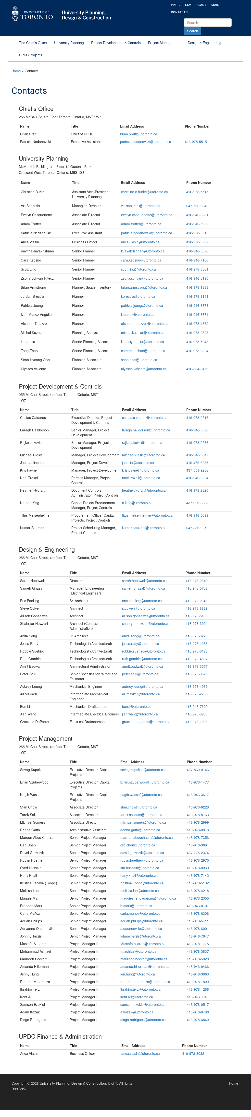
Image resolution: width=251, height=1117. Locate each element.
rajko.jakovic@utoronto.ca (142, 442)
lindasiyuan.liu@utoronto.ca (142, 341)
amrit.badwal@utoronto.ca (142, 666)
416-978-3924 (197, 623)
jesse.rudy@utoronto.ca (140, 643)
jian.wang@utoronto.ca (140, 714)
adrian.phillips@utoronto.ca (141, 920)
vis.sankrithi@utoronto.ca (140, 205)
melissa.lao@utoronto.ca (139, 890)
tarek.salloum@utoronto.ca (141, 814)
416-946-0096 (197, 430)
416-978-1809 (198, 981)
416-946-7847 (198, 936)
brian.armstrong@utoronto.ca (144, 287)
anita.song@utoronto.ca (140, 635)
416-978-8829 (197, 608)
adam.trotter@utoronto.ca (141, 223)
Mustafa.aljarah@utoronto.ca (142, 943)
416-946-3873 (197, 305)
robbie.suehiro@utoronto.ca (143, 651)
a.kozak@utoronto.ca (136, 1012)
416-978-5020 (198, 958)
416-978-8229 (197, 635)
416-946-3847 (197, 454)
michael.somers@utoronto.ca (143, 822)
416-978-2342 (197, 580)
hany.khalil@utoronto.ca (139, 875)
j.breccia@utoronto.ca (138, 296)
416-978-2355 (198, 898)
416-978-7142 (198, 875)
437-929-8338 (197, 502)
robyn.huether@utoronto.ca (141, 860)
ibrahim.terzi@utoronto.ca (140, 989)
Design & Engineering (204, 42)
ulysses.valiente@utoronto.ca (144, 368)
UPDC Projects (30, 54)
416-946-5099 (197, 515)
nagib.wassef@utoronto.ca (141, 794)
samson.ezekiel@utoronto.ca (142, 1004)
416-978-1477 (198, 782)
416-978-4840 (198, 1019)
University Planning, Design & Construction (73, 1083)
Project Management (164, 42)
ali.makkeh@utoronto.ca (141, 693)
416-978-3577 (197, 666)
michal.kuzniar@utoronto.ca (142, 332)
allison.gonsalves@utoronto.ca (146, 615)
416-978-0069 (198, 867)
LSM (188, 5)
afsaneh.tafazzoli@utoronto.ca (144, 323)
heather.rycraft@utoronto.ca (144, 490)
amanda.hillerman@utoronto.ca (144, 966)
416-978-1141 (197, 296)
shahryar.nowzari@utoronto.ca (146, 623)
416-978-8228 (198, 807)
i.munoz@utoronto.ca (137, 314)
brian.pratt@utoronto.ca (138, 133)
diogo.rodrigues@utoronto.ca (143, 1019)
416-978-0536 (197, 442)
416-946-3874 (197, 314)
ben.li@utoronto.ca (136, 706)
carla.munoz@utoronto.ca (140, 913)
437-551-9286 (197, 470)
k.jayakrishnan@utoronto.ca (142, 251)
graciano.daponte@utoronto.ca (146, 721)
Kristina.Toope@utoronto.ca (142, 882)
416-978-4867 (197, 658)
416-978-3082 (197, 241)
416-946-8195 (197, 278)
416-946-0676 (197, 251)
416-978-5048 (197, 341)
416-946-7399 (197, 706)
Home (16, 70)
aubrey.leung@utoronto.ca (142, 686)
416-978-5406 (197, 615)
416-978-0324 (197, 350)
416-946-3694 (198, 845)
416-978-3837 (198, 951)
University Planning (69, 42)
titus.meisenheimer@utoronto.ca (147, 515)
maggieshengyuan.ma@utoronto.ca (148, 898)
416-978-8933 (197, 714)
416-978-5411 (198, 920)
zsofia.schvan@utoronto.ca (142, 278)
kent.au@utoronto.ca (136, 996)
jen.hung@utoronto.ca (137, 974)
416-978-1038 (197, 721)
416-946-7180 (197, 260)
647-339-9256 (197, 527)
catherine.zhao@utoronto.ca (143, 350)
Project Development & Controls (116, 42)
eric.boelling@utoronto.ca (142, 600)
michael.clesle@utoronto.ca (143, 454)
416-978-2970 (198, 860)
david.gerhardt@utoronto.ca (142, 852)
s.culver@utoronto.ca (138, 608)
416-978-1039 (197, 686)
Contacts (179, 12)
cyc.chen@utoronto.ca (137, 845)
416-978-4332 (197, 323)
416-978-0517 (198, 1004)
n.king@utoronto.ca (137, 502)
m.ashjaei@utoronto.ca (138, 951)
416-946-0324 (197, 477)
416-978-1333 (197, 287)
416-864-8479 (197, 368)
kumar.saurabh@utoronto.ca (144, 527)
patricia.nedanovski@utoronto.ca (145, 141)
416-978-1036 (197, 643)
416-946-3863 (198, 974)
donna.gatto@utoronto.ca (140, 829)
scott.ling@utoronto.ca (138, 269)
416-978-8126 (197, 651)
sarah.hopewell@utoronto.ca (144, 580)
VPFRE (175, 5)
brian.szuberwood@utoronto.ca (144, 782)
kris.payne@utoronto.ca (140, 470)
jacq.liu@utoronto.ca (138, 462)
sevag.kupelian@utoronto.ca (142, 769)
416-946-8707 (198, 905)
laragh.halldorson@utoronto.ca (146, 430)
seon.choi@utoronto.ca (139, 359)
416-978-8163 (198, 814)
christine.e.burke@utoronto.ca (144, 191)
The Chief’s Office (33, 42)
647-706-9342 (197, 205)
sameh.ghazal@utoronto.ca (143, 588)
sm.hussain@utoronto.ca (139, 867)
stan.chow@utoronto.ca (138, 807)
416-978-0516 (197, 417)
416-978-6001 (198, 928)
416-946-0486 (198, 1012)
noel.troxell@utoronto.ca (141, 477)
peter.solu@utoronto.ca (140, 673)
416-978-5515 (196, 141)
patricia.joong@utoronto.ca (142, 305)
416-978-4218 (198, 890)
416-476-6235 (197, 462)
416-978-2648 (197, 600)
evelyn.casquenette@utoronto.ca (146, 214)
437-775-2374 (198, 852)
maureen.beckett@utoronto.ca (144, 958)
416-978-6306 (198, 913)
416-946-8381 (197, 214)
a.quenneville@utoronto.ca (141, 928)
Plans (201, 5)
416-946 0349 (198, 996)
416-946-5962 (197, 223)
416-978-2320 (197, 490)
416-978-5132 (198, 882)
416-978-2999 (198, 822)
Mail (215, 5)
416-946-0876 (198, 829)
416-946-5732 (197, 588)
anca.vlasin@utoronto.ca (140, 241)
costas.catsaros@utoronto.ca (144, 417)
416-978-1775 (198, 943)
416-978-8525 (197, 673)
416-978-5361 (197, 269)
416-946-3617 (198, 794)
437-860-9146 (198, 769)
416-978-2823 (197, 332)
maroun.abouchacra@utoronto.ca (146, 837)
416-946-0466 (198, 966)
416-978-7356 (198, 837)
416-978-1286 (198, 989)
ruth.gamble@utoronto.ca (142, 658)
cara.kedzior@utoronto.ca (141, 260)
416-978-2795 (197, 693)
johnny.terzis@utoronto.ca (140, 936)
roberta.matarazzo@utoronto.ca (145, 981)
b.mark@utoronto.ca (136, 905)
